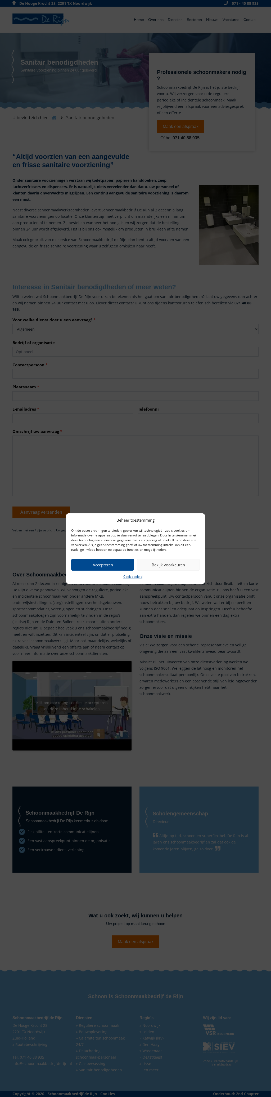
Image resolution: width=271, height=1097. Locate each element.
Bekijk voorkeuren (168, 564)
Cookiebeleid (132, 576)
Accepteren (103, 564)
